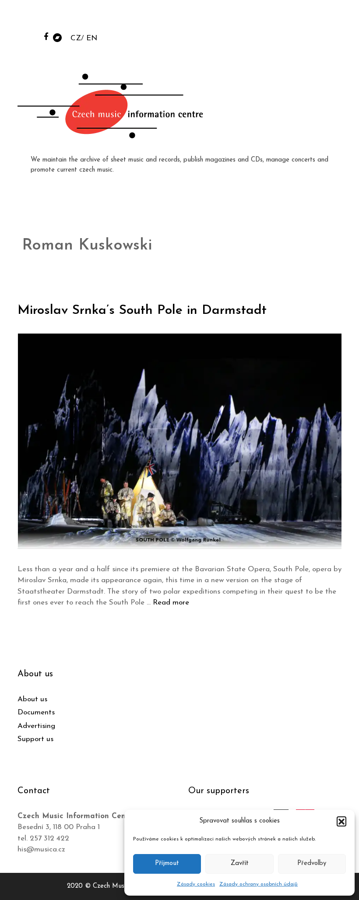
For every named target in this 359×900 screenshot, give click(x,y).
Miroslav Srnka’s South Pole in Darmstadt (142, 310)
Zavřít (240, 863)
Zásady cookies (196, 884)
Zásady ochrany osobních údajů (258, 884)
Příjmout (167, 863)
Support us (35, 739)
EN (91, 38)
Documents (36, 712)
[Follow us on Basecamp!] (57, 37)
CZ (75, 38)
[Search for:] (285, 18)
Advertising (36, 726)
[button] (341, 821)
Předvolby (311, 863)
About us (32, 699)
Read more (171, 602)
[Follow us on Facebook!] (46, 36)
